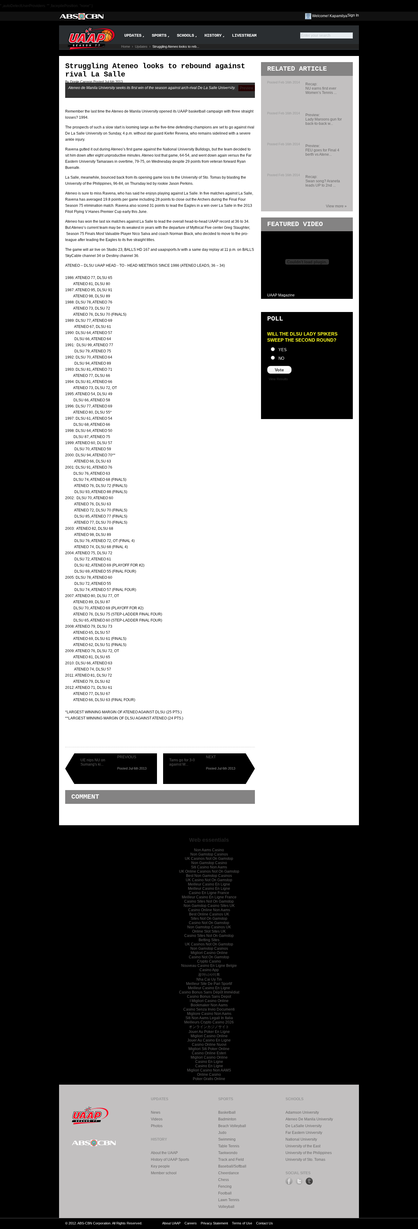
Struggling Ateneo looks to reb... (175, 46)
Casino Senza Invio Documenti (209, 1009)
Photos (156, 1126)
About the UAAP (164, 1153)
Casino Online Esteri (209, 1053)
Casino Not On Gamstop (209, 923)
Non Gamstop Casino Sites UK (209, 906)
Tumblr (309, 1181)
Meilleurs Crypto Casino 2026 (209, 1022)
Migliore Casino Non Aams (209, 1014)
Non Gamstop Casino (209, 863)
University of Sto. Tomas (305, 1159)
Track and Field (231, 1159)
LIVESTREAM (244, 35)
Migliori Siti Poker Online (209, 1049)
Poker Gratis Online (209, 1079)
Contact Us (264, 1223)
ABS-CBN (81, 16)
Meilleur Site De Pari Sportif (209, 984)
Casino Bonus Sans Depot (209, 996)
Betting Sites (209, 940)
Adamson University (302, 1112)
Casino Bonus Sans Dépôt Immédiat (209, 992)
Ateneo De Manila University (309, 1119)
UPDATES (132, 35)
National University (301, 1139)
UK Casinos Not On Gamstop (209, 858)
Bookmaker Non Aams (209, 1005)
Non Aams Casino (209, 850)
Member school (164, 1173)
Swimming (227, 1139)
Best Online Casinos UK (209, 914)
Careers (191, 1223)
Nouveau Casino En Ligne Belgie (209, 966)
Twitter (299, 1181)
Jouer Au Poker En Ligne (209, 1032)
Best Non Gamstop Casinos (209, 876)
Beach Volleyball (232, 1126)
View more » (336, 206)
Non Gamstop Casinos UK (209, 927)
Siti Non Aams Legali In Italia (209, 1018)
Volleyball (226, 1207)
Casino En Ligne (209, 1062)
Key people (160, 1166)
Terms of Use (242, 1223)
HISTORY (213, 35)
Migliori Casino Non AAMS (209, 1070)
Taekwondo (227, 1153)
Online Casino (209, 1074)
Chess (223, 1180)
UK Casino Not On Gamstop (209, 880)
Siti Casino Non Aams (209, 867)
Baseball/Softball (232, 1166)
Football (225, 1193)
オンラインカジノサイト (209, 1027)
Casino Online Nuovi (209, 1044)
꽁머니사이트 (209, 974)
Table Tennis (228, 1146)
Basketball (227, 1112)
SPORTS (159, 35)
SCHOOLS (185, 35)
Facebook (289, 1181)
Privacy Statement (214, 1223)
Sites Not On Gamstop (209, 918)
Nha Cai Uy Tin (209, 979)
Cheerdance (228, 1173)
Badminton (227, 1119)
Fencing (225, 1186)
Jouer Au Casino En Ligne (209, 1040)
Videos (156, 1119)
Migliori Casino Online (209, 953)
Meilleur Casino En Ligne (209, 884)
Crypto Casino (209, 961)
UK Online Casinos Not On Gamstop (209, 871)
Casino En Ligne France (209, 893)
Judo (222, 1133)
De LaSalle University (304, 1126)
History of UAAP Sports (170, 1159)
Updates (141, 46)
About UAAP (171, 1223)
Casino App (209, 970)
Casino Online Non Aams (209, 910)
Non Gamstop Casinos (209, 854)
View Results (278, 379)
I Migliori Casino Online (209, 1001)
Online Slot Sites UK (209, 931)
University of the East (303, 1146)
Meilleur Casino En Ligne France (209, 897)
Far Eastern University (304, 1133)
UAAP (90, 1114)
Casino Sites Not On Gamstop (209, 901)
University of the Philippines (309, 1153)
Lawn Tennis (228, 1200)
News (155, 1112)
